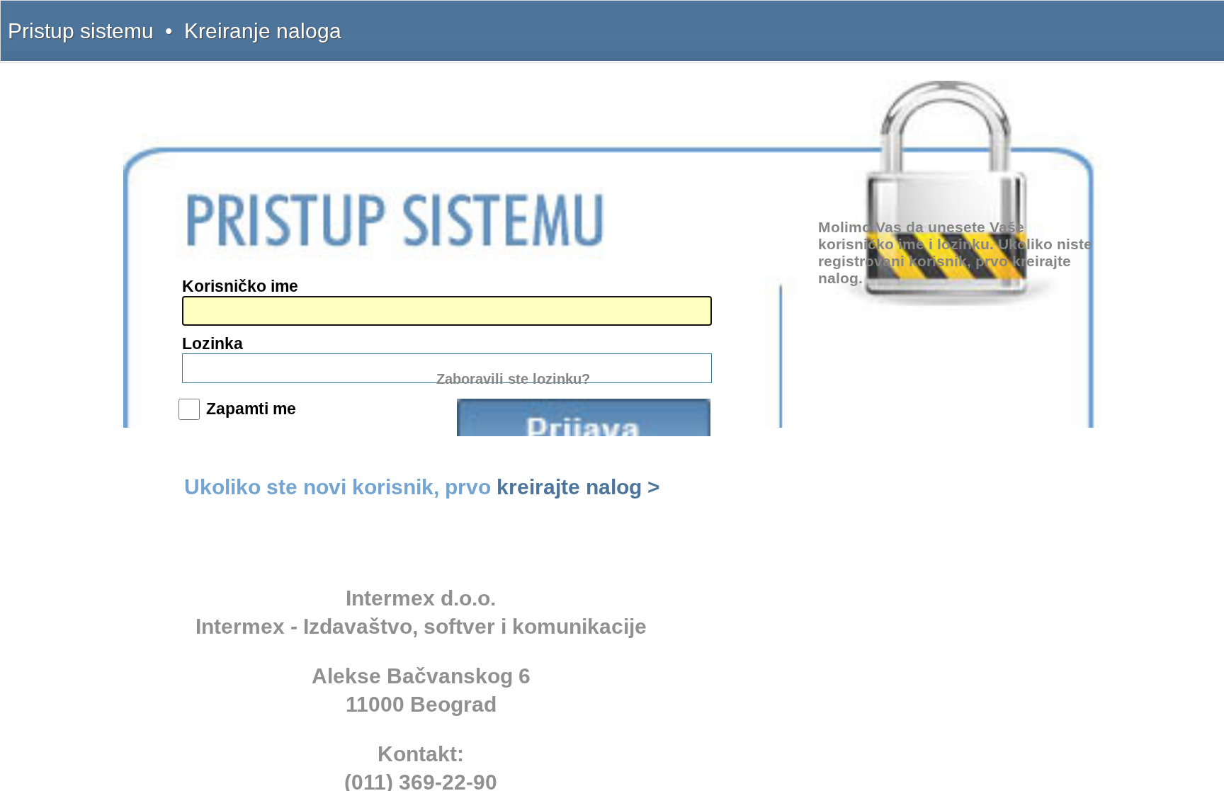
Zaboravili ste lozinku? (513, 379)
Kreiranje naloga (262, 30)
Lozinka (212, 343)
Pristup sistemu (81, 30)
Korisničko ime (240, 286)
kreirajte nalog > (578, 487)
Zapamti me (251, 408)
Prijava (583, 417)
